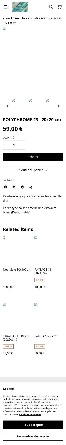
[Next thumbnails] (58, 106)
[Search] (51, 7)
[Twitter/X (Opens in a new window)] (14, 187)
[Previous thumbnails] (7, 106)
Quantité (8, 138)
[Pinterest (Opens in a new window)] (22, 187)
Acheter (33, 157)
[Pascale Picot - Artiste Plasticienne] (20, 7)
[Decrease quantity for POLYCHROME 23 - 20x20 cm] (6, 145)
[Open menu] (6, 7)
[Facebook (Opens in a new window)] (5, 187)
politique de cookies (30, 414)
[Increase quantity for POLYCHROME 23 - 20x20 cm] (21, 145)
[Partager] (31, 187)
